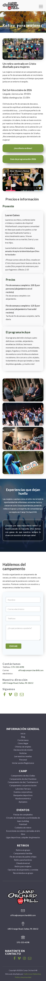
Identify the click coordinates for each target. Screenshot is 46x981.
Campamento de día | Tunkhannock (23, 782)
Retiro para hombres (23, 860)
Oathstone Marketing (32, 974)
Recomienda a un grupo (23, 873)
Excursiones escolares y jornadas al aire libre (23, 832)
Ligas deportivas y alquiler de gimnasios (23, 837)
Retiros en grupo (23, 850)
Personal (23, 759)
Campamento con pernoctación (23, 785)
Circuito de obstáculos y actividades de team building (23, 819)
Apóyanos (23, 802)
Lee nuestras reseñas (23, 756)
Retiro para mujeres (23, 866)
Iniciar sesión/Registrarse (23, 763)
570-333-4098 (17, 667)
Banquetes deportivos (22, 795)
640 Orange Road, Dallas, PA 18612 (18, 683)
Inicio (23, 733)
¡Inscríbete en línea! (23, 148)
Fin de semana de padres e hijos (23, 856)
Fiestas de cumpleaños (23, 814)
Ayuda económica (23, 798)
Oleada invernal (23, 863)
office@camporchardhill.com (30, 670)
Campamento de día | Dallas (23, 775)
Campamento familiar (23, 853)
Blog (23, 737)
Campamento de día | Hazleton (23, 779)
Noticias (23, 753)
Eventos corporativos (23, 792)
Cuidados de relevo (23, 827)
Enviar (13, 646)
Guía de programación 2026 (23, 159)
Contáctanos (23, 740)
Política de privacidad (23, 977)
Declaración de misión (23, 750)
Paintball (23, 824)
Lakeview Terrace (23, 788)
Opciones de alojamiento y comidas (23, 869)
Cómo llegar (23, 743)
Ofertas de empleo (23, 746)
